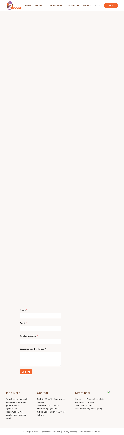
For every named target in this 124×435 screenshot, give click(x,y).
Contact (90, 405)
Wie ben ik (40, 5)
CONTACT (111, 5)
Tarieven (87, 5)
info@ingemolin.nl (51, 408)
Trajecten (73, 5)
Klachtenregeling (94, 408)
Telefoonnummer (29, 336)
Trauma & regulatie (95, 399)
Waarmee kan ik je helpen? (33, 349)
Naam (23, 310)
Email (23, 323)
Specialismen (55, 5)
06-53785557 (53, 405)
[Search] (95, 5)
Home (28, 5)
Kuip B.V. (97, 432)
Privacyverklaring (70, 432)
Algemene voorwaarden (50, 432)
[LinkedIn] (99, 5)
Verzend (26, 372)
